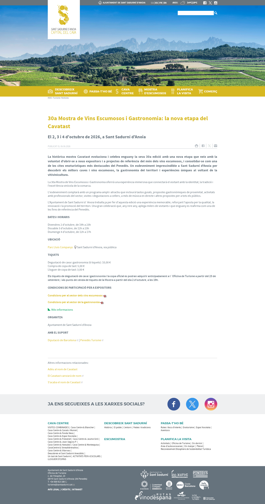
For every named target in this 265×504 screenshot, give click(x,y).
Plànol (200, 446)
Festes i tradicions (142, 427)
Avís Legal (53, 489)
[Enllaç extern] (180, 474)
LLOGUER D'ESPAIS (57, 459)
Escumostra (114, 439)
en (165, 3)
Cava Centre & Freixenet (59, 439)
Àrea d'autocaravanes (171, 446)
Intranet (77, 489)
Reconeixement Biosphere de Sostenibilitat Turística (186, 449)
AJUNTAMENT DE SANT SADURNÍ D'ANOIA (121, 2)
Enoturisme (188, 427)
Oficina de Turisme (181, 443)
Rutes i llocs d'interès (171, 427)
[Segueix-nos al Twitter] (192, 404)
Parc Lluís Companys (60, 247)
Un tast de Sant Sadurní (59, 456)
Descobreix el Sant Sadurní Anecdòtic (66, 453)
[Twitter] (210, 3)
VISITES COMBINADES (58, 427)
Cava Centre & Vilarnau (59, 450)
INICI (50, 98)
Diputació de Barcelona (62, 340)
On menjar (189, 446)
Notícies (65, 98)
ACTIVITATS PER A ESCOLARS (86, 456)
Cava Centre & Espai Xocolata (62, 436)
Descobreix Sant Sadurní (125, 423)
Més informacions (62, 310)
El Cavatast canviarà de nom (64, 376)
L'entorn (127, 427)
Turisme (56, 98)
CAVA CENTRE (128, 91)
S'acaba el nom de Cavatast (64, 382)
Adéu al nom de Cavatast (62, 369)
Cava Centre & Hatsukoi (59, 444)
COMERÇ (210, 91)
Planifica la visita (176, 439)
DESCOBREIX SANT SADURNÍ (66, 91)
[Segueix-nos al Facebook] (173, 404)
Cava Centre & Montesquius (85, 444)
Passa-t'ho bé (172, 423)
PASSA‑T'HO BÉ (100, 91)
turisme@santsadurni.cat (60, 484)
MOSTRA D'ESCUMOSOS (155, 91)
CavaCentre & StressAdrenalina (63, 447)
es (156, 3)
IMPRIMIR (196, 146)
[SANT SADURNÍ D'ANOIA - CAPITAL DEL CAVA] (64, 19)
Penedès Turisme (90, 340)
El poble (118, 427)
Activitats (165, 443)
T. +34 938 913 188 (56, 481)
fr (160, 3)
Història (108, 427)
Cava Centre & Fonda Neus (60, 433)
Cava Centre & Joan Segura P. (62, 441)
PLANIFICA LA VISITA (185, 91)
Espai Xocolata (203, 427)
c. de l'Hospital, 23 (56, 476)
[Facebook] (204, 3)
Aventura (165, 430)
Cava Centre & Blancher (82, 427)
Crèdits (65, 489)
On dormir (197, 443)
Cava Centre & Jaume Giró (85, 439)
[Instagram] (215, 3)
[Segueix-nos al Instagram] (211, 404)
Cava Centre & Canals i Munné (62, 430)
